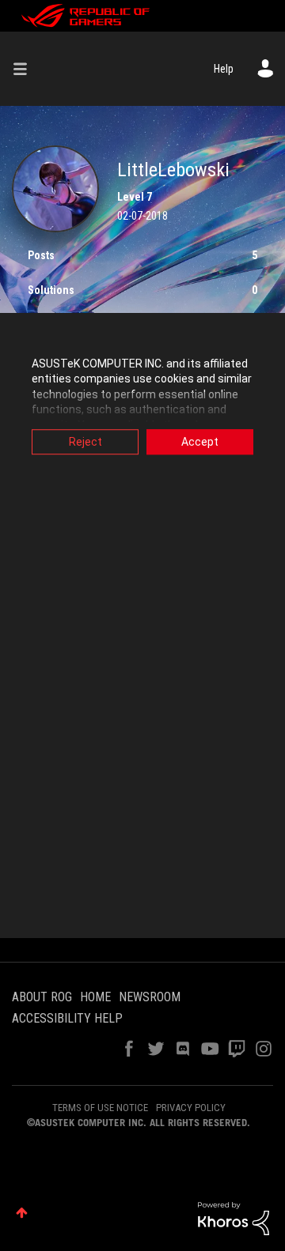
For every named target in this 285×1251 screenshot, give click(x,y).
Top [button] (22, 1212)
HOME (95, 996)
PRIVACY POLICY (191, 1107)
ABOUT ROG (42, 996)
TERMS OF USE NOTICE (100, 1107)
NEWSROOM (149, 996)
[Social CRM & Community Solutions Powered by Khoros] (233, 1217)
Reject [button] (85, 441)
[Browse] (26, 69)
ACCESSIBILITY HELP (67, 1018)
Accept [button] (199, 441)
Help (224, 68)
